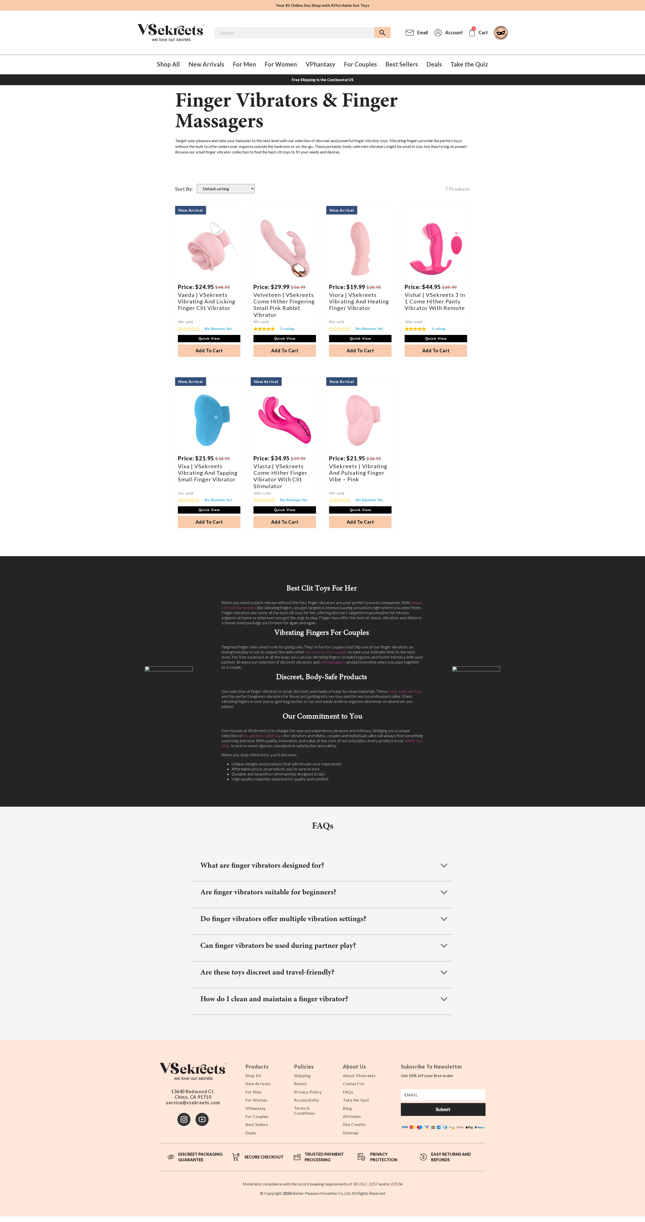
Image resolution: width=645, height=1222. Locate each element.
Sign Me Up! (526, 1206)
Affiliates (352, 1116)
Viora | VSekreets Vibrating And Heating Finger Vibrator (359, 301)
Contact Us (354, 1083)
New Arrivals (206, 64)
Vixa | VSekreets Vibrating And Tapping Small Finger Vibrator (208, 473)
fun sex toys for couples (326, 651)
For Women (281, 64)
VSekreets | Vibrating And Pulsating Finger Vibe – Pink (358, 473)
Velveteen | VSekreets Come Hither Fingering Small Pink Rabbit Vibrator (284, 304)
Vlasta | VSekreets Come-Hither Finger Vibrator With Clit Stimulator (280, 476)
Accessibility (306, 1100)
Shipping (302, 1075)
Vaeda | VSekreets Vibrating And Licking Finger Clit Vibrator (206, 301)
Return (300, 1083)
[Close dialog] (636, 1157)
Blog (347, 1108)
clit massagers (332, 662)
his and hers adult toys (262, 735)
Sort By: (184, 189)
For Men (244, 64)
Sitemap (351, 1132)
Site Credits (354, 1124)
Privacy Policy (307, 1091)
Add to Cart (209, 350)
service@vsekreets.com (193, 1102)
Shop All (168, 64)
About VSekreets (359, 1075)
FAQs (348, 1091)
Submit (443, 1109)
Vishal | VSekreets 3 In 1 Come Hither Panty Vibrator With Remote (435, 301)
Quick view (209, 338)
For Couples (360, 64)
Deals (434, 64)
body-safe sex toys (405, 691)
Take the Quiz (469, 64)
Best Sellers (401, 64)
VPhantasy (320, 64)
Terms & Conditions (304, 1110)
